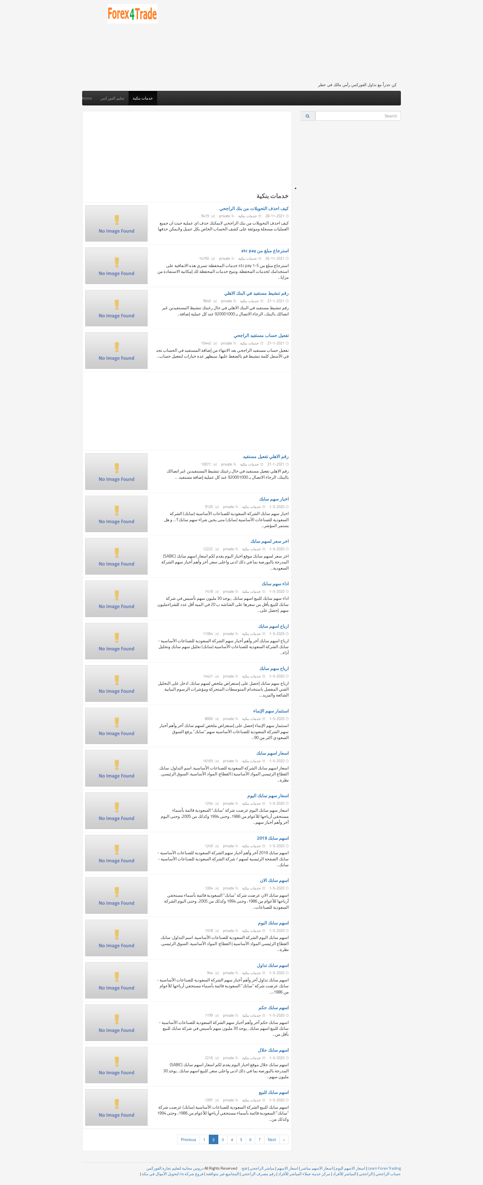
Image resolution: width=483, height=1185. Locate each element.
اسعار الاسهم (287, 1168)
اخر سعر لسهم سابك (269, 541)
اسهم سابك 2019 (273, 838)
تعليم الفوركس (112, 98)
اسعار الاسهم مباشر (317, 1168)
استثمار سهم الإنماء (271, 710)
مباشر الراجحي (262, 1168)
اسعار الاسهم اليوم (350, 1168)
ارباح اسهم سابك (273, 626)
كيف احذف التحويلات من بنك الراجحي (254, 208)
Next (272, 1139)
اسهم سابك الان (274, 880)
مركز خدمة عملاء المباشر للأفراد (304, 1174)
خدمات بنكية (143, 98)
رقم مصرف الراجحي (259, 1174)
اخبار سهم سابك (274, 498)
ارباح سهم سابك (274, 668)
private (224, 216)
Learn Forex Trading (384, 1168)
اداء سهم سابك (275, 583)
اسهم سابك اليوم (273, 922)
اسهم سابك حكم (274, 1007)
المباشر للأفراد (344, 1174)
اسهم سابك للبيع (274, 1092)
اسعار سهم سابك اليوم (268, 795)
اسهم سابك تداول (273, 965)
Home (87, 98)
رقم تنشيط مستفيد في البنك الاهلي (256, 293)
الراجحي (366, 1174)
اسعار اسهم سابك (272, 753)
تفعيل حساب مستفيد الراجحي (261, 335)
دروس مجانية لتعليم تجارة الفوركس (174, 1168)
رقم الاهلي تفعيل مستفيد (266, 456)
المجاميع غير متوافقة (222, 1174)
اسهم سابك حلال (273, 1050)
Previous (188, 1139)
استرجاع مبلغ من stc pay (265, 250)
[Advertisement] (281, 43)
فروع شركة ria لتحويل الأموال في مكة (172, 1174)
